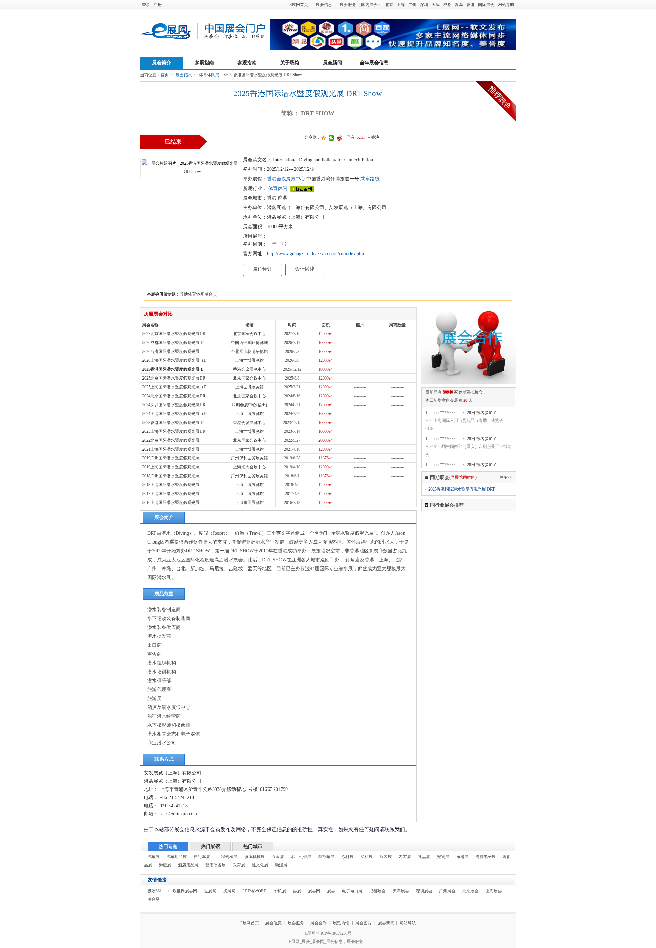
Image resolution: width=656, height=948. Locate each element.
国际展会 (486, 4)
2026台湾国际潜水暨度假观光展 (171, 351)
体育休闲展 (209, 74)
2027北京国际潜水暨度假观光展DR (173, 333)
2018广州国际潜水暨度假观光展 (171, 475)
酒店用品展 (188, 865)
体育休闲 (277, 188)
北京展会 (470, 891)
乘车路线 (369, 178)
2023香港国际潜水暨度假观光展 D (173, 422)
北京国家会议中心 (249, 333)
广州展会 (447, 891)
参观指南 (247, 62)
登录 (146, 4)
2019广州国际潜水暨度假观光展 (171, 458)
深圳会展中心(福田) (249, 404)
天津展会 (401, 891)
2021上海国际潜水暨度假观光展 (171, 449)
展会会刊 (318, 923)
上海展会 (494, 891)
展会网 (314, 891)
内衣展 (405, 856)
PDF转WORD (254, 891)
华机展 (280, 891)
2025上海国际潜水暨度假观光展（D (174, 387)
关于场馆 (289, 62)
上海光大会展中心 (249, 467)
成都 (447, 4)
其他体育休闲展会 (196, 294)
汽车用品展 (176, 856)
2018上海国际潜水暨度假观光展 (171, 484)
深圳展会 (424, 891)
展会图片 (364, 923)
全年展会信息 (374, 62)
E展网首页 (298, 4)
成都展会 (377, 891)
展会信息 (324, 4)
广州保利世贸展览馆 (249, 458)
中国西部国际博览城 (249, 342)
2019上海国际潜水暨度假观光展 (171, 467)
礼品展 (424, 856)
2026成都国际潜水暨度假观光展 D (173, 342)
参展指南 (204, 62)
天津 (436, 4)
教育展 (239, 865)
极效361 (154, 891)
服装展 (386, 856)
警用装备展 (215, 865)
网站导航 (506, 4)
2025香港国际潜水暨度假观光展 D (173, 369)
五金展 (278, 856)
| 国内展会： (370, 4)
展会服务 (348, 4)
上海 (401, 4)
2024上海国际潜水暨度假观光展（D (174, 413)
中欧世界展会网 (182, 891)
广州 (412, 4)
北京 (389, 4)
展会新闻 (332, 62)
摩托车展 (326, 856)
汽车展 (153, 856)
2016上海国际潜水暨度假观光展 (171, 502)
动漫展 (281, 865)
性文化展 (260, 865)
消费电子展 (485, 856)
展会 (331, 891)
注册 (157, 4)
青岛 (459, 4)
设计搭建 (304, 269)
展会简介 (161, 62)
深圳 (424, 4)
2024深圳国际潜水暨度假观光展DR (173, 404)
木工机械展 (301, 856)
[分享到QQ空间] (324, 138)
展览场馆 (341, 923)
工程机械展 (227, 856)
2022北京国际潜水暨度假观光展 (171, 440)
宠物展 (443, 856)
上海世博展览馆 (249, 360)
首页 (165, 74)
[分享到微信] (331, 138)
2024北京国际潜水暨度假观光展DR (173, 396)
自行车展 (202, 856)
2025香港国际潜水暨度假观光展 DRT (461, 489)
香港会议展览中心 (286, 178)
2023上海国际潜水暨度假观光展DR (173, 431)
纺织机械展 (254, 856)
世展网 (210, 891)
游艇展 (165, 865)
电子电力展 (352, 891)
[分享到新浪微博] (339, 138)
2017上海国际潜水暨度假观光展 (171, 493)
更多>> (505, 477)
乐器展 (462, 856)
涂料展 (347, 856)
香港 (470, 4)
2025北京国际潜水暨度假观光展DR (173, 378)
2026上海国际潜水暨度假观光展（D (174, 360)
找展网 (229, 891)
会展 (297, 891)
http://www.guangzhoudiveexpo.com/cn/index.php (315, 253)
